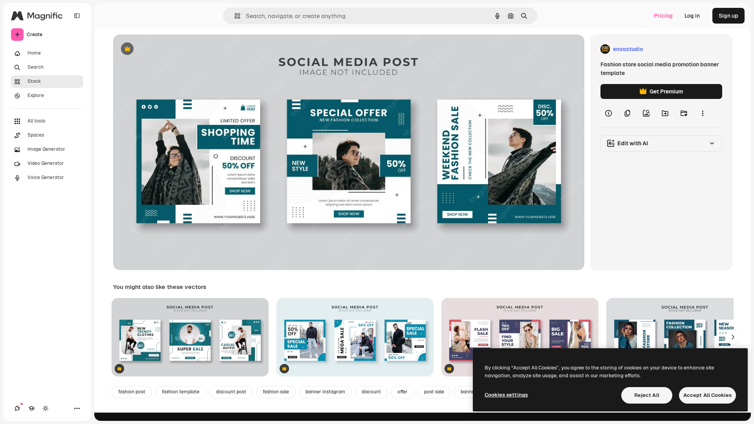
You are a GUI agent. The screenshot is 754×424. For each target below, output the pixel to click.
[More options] (702, 113)
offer (402, 392)
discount (371, 392)
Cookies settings (506, 394)
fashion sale (276, 392)
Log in (692, 15)
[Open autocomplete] (234, 16)
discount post (231, 392)
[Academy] (31, 408)
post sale (434, 392)
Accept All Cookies (707, 395)
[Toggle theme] (45, 408)
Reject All (646, 395)
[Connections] (17, 408)
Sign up (728, 15)
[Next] (733, 337)
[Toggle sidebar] (77, 15)
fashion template (180, 392)
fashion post (131, 392)
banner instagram (325, 392)
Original (163, 49)
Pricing (663, 15)
